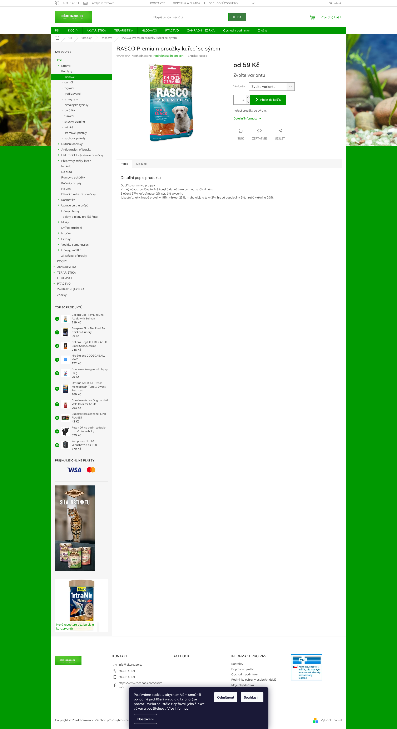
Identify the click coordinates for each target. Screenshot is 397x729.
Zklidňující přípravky (74, 256)
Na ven (66, 189)
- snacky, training (73, 121)
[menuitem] (57, 30)
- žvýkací (68, 88)
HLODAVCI (64, 278)
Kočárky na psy (71, 183)
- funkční (68, 116)
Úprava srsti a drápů (74, 205)
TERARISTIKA (66, 272)
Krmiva (65, 66)
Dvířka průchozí (71, 228)
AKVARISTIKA (66, 267)
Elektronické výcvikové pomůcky (82, 155)
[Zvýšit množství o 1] (248, 97)
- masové (68, 77)
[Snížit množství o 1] (248, 102)
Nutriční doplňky (72, 144)
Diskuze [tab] (141, 164)
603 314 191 (127, 671)
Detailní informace (245, 118)
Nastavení (145, 719)
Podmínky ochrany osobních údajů (254, 679)
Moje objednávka (242, 685)
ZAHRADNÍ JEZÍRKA (70, 289)
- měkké (67, 127)
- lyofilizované (71, 94)
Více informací (178, 708)
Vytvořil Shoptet (331, 720)
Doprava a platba (186, 3)
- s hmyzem (70, 99)
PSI (59, 60)
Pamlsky (66, 71)
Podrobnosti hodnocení (168, 56)
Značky (61, 295)
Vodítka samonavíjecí (75, 244)
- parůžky (68, 110)
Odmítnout (225, 697)
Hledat (237, 17)
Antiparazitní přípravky (76, 149)
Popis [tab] (124, 164)
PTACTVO (64, 283)
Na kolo (66, 166)
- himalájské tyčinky (75, 105)
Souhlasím (252, 697)
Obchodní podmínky (223, 3)
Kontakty (157, 3)
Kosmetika (68, 200)
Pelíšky (65, 239)
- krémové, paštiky (74, 133)
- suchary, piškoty (73, 138)
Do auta (66, 172)
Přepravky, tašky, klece (76, 161)
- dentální (68, 82)
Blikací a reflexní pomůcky (78, 194)
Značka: (197, 56)
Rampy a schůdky (73, 177)
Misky (65, 222)
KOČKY (62, 261)
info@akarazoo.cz (130, 664)
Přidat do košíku (271, 100)
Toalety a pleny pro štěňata (79, 217)
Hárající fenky (70, 211)
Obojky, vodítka (71, 250)
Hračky (66, 233)
